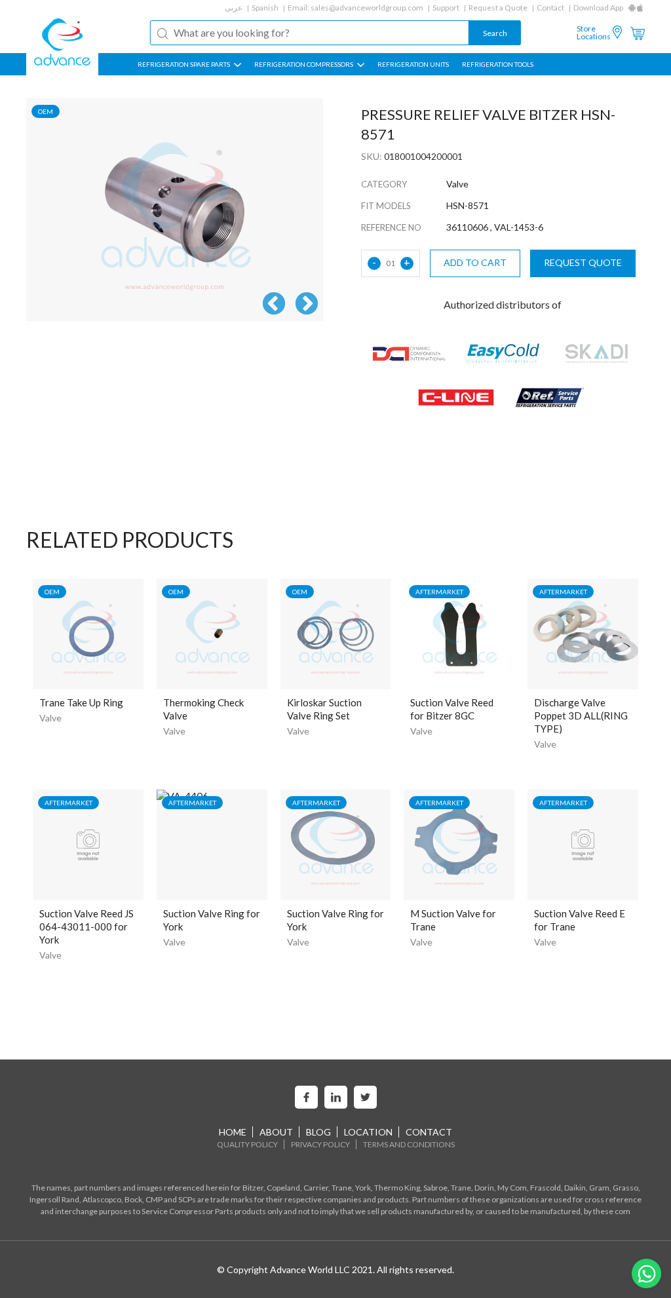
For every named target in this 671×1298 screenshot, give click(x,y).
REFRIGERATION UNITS (413, 64)
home (232, 1131)
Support (445, 7)
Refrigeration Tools (497, 64)
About (276, 1131)
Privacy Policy (320, 1144)
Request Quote (583, 262)
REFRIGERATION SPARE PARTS (184, 64)
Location (368, 1131)
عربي (233, 7)
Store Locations (594, 33)
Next (306, 304)
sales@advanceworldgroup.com (367, 7)
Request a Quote (498, 7)
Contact (550, 7)
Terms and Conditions (409, 1144)
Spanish (265, 7)
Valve (50, 717)
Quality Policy (247, 1144)
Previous (274, 304)
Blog (318, 1131)
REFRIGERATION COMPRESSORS (304, 64)
